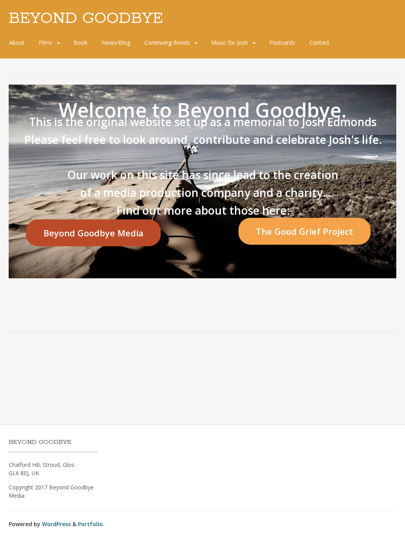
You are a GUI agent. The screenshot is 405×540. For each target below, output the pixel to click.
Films (45, 42)
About (17, 42)
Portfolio (90, 524)
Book (80, 42)
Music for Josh (229, 42)
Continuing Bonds (167, 42)
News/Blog (116, 42)
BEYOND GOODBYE (86, 18)
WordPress (56, 524)
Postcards (282, 42)
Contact (319, 42)
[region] (202, 181)
